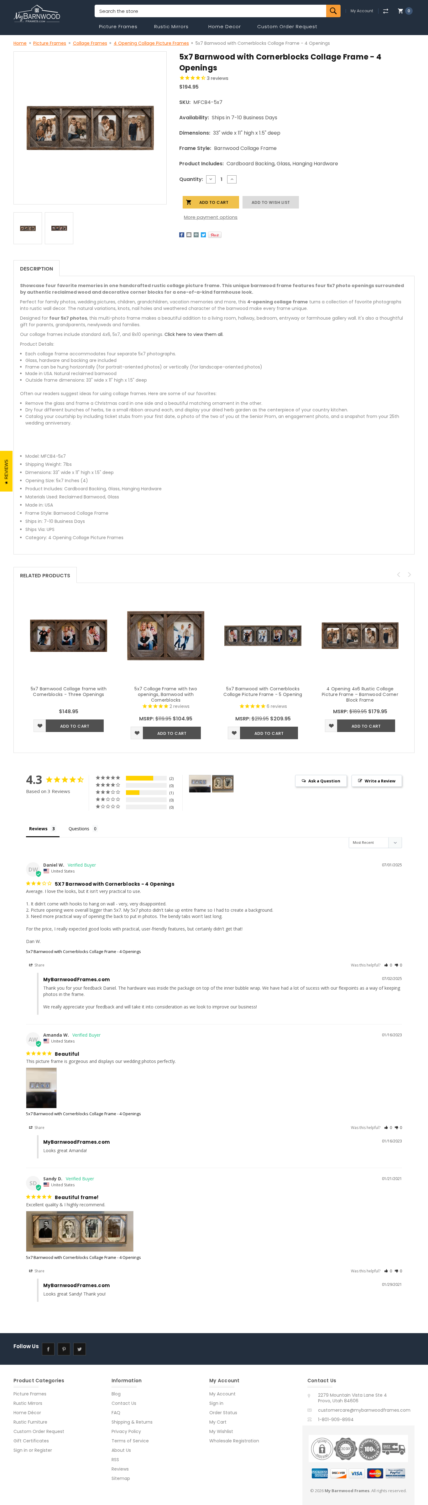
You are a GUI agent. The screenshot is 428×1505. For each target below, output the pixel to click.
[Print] (196, 234)
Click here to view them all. (193, 334)
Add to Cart (75, 726)
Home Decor (224, 26)
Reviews (120, 1469)
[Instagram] (95, 1349)
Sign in (20, 1450)
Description (36, 268)
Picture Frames (118, 26)
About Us (121, 1450)
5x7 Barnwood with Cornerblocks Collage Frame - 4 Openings (83, 951)
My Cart (218, 1422)
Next (409, 574)
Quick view (68, 636)
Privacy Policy (126, 1431)
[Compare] (385, 11)
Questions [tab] (79, 829)
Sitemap (121, 1478)
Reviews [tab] (38, 829)
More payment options (210, 217)
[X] (203, 234)
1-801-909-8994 (336, 1419)
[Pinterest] (215, 235)
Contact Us (124, 1403)
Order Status (223, 1413)
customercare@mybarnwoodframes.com (364, 1410)
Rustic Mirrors (171, 26)
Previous (398, 574)
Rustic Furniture (30, 1422)
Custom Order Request (287, 26)
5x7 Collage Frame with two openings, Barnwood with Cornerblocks (165, 694)
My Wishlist (221, 1431)
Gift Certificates (31, 1441)
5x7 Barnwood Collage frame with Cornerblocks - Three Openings (69, 691)
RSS (115, 1459)
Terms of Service (130, 1441)
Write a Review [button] (380, 781)
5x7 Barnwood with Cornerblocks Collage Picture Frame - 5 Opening (262, 691)
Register (43, 1450)
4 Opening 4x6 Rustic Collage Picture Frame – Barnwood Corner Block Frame (360, 694)
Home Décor (27, 1413)
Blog (116, 1394)
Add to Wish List (40, 725)
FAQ (116, 1413)
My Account (362, 11)
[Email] (188, 234)
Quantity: (191, 179)
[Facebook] (181, 234)
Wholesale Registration (234, 1441)
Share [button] (39, 965)
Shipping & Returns (132, 1422)
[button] (388, 965)
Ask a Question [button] (324, 781)
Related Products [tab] (45, 575)
